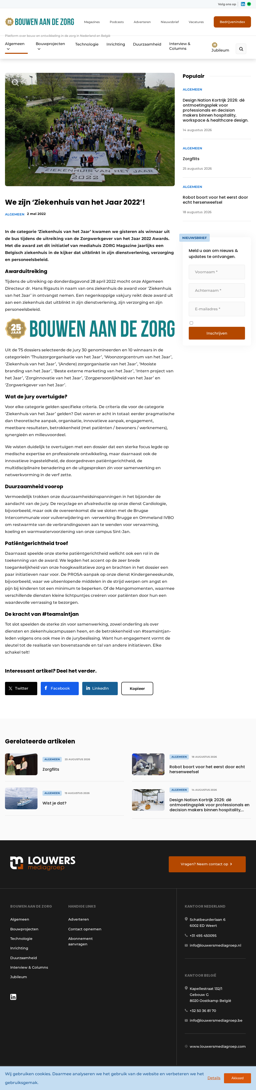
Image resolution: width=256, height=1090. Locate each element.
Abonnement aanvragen (80, 941)
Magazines (92, 22)
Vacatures (196, 22)
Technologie (86, 44)
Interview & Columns (179, 46)
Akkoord (238, 1078)
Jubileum (220, 50)
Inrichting (115, 44)
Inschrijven (216, 333)
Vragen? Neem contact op (204, 864)
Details (214, 1077)
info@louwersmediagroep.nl (215, 945)
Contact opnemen (85, 929)
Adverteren (142, 22)
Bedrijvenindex (232, 22)
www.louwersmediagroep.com (218, 1046)
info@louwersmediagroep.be (216, 1020)
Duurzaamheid (147, 44)
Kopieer (137, 688)
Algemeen (14, 43)
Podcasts (117, 22)
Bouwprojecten (50, 43)
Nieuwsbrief (170, 22)
